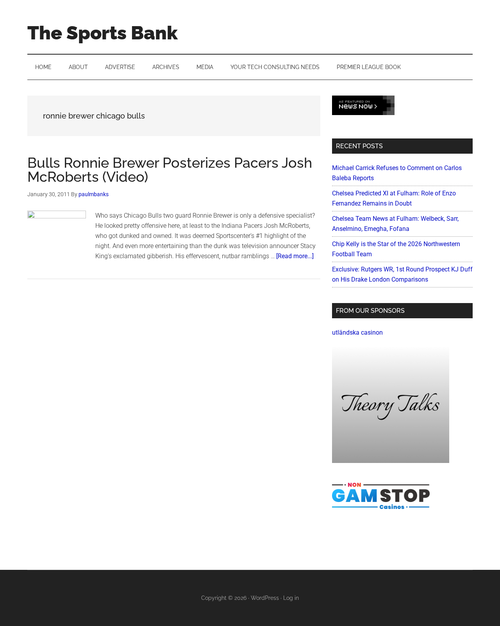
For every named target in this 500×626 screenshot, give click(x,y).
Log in (291, 598)
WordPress (265, 598)
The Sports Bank (102, 33)
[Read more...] (295, 256)
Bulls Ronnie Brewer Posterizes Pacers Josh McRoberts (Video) (169, 169)
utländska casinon (357, 332)
